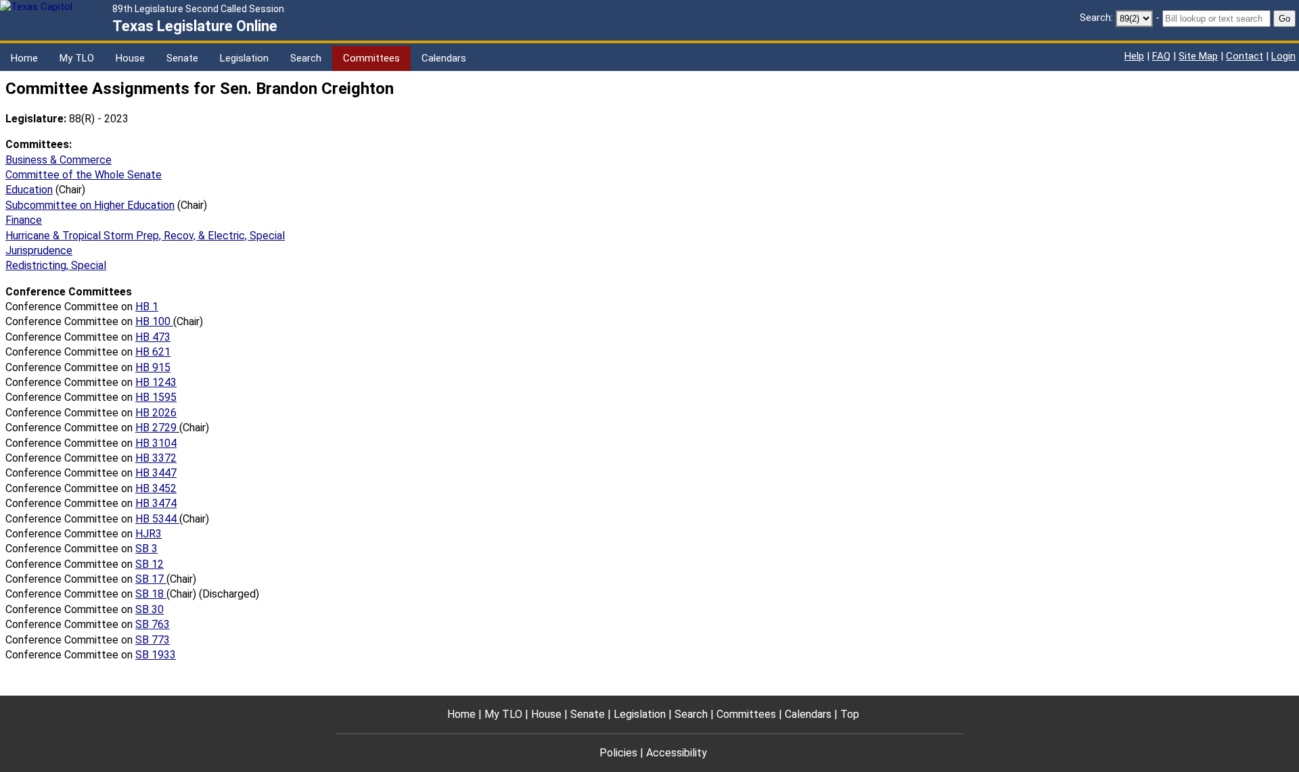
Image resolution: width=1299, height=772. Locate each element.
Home (24, 58)
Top (849, 714)
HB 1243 (156, 382)
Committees (371, 58)
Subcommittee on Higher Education (90, 205)
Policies (618, 752)
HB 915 (152, 367)
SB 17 (150, 579)
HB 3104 (156, 443)
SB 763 (152, 624)
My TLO (77, 58)
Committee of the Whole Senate (83, 174)
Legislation (244, 58)
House (130, 58)
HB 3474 (156, 503)
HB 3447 (156, 472)
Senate (182, 58)
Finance (23, 220)
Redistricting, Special (55, 265)
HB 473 (152, 337)
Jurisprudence (38, 250)
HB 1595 (156, 397)
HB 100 (154, 321)
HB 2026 (156, 412)
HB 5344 (157, 518)
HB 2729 (157, 427)
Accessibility (676, 752)
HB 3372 (156, 458)
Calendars (443, 58)
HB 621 (152, 351)
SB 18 (150, 593)
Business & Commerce (58, 159)
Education (29, 189)
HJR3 (148, 533)
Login (1283, 56)
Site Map (1198, 56)
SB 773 (152, 639)
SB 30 (149, 609)
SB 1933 (155, 654)
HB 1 (146, 306)
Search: (1096, 17)
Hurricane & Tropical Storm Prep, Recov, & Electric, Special (145, 235)
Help (1134, 56)
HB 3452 (156, 488)
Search (305, 58)
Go (1284, 19)
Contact (1244, 56)
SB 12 (149, 564)
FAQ (1161, 56)
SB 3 (146, 548)
